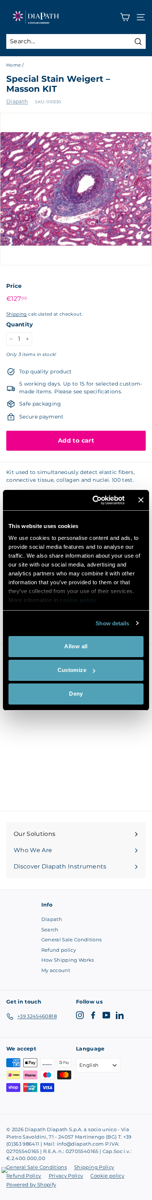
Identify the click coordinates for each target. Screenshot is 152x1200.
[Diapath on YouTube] (106, 1015)
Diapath (17, 101)
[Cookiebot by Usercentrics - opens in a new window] (94, 500)
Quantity (19, 324)
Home (13, 65)
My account (55, 970)
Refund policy (58, 950)
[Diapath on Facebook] (93, 1015)
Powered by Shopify (31, 1184)
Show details (112, 623)
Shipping (16, 314)
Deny (76, 693)
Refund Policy (23, 1176)
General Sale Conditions (71, 939)
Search (50, 929)
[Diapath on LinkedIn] (120, 1015)
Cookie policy (107, 1176)
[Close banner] (141, 499)
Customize (72, 670)
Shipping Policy (94, 1167)
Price (14, 285)
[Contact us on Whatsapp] (8, 1174)
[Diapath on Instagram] (80, 1015)
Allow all (75, 646)
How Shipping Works (67, 960)
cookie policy (78, 600)
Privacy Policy (66, 1176)
